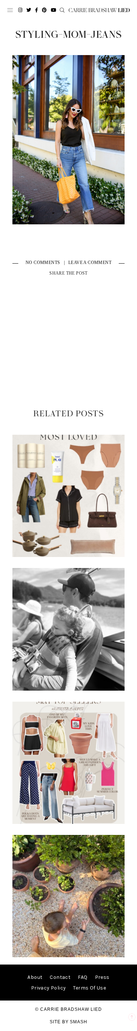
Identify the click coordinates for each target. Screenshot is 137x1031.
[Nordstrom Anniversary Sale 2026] (68, 555)
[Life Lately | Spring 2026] (68, 955)
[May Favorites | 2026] (68, 822)
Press (102, 977)
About (34, 977)
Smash (78, 1021)
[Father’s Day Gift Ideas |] (68, 689)
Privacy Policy (48, 988)
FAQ (82, 977)
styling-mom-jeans (68, 35)
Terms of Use (89, 988)
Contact (60, 977)
